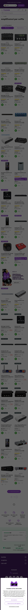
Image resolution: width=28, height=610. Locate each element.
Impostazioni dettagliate (14, 603)
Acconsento (14, 600)
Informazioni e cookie (14, 606)
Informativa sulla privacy (17, 596)
